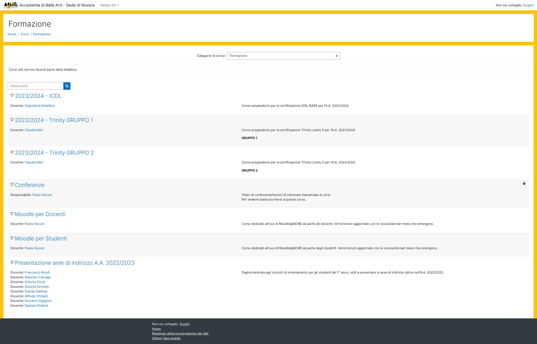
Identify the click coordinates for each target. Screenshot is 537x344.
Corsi (25, 34)
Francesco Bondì (37, 272)
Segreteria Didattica (39, 106)
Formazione (42, 34)
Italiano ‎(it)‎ (108, 5)
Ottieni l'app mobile (166, 338)
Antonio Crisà (35, 282)
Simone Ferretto (37, 287)
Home (12, 34)
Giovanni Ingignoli (38, 301)
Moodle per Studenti (41, 238)
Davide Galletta (36, 291)
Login (528, 5)
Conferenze (29, 185)
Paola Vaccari (42, 195)
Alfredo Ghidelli (36, 296)
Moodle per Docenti (40, 214)
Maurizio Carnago (38, 277)
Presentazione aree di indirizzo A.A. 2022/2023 (75, 262)
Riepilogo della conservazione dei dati (180, 333)
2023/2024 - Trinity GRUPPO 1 (54, 120)
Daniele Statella (36, 306)
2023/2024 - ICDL (38, 96)
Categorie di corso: (211, 56)
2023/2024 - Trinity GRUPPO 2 (54, 152)
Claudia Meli (34, 130)
